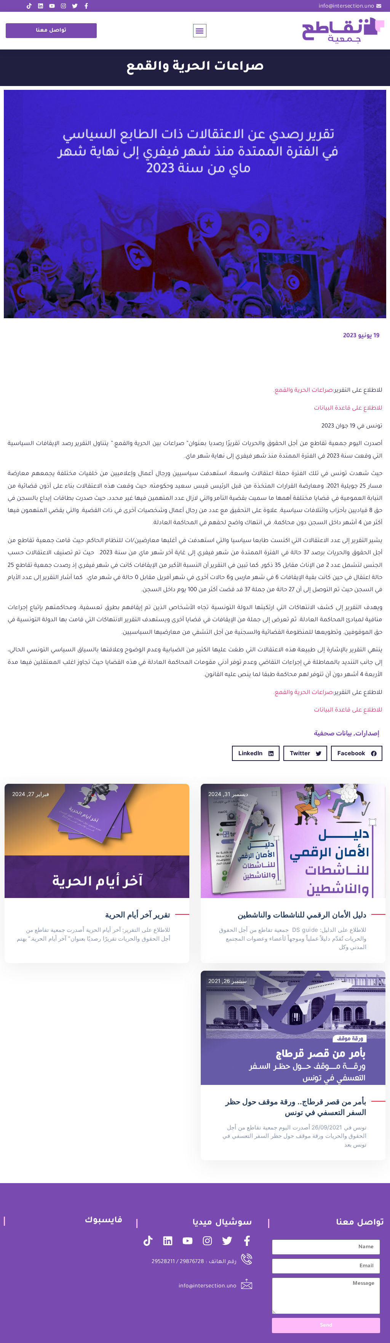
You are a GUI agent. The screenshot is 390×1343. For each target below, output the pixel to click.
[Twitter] (75, 6)
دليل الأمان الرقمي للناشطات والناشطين (302, 914)
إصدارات (367, 733)
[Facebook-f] (86, 6)
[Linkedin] (40, 6)
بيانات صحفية (333, 733)
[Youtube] (52, 6)
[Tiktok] (29, 6)
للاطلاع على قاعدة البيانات (348, 408)
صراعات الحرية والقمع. (303, 391)
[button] (199, 30)
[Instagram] (63, 6)
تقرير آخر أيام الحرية (137, 914)
